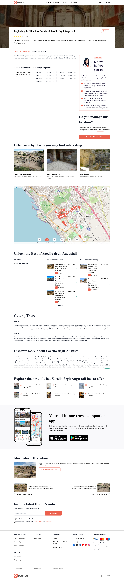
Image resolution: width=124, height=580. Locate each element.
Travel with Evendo (19, 538)
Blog (65, 2)
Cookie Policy (38, 521)
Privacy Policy (49, 521)
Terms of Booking (58, 568)
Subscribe (53, 513)
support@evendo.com (79, 542)
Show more (61, 305)
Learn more (100, 131)
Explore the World (52, 2)
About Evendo (38, 538)
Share (106, 31)
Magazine (74, 2)
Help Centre (17, 556)
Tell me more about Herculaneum (49, 469)
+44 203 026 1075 (78, 538)
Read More (107, 368)
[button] (62, 213)
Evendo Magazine (19, 545)
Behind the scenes (39, 542)
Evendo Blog (17, 542)
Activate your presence (94, 136)
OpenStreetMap (20, 187)
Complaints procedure (20, 560)
